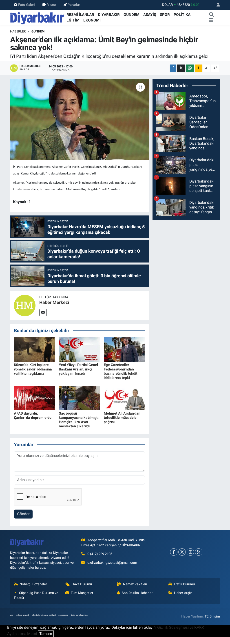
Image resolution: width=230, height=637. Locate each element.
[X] (182, 552)
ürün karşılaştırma (79, 615)
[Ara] (211, 15)
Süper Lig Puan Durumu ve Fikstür (36, 595)
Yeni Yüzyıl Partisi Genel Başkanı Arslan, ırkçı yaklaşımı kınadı (78, 369)
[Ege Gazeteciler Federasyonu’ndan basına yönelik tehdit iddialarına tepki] (124, 349)
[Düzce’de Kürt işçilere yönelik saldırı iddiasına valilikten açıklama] (34, 349)
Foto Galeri (26, 5)
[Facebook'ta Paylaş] (173, 68)
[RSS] (198, 552)
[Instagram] (190, 552)
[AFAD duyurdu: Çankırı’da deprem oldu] (34, 397)
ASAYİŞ (149, 14)
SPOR (165, 14)
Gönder (23, 514)
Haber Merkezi (54, 302)
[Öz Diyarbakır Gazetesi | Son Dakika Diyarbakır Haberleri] (37, 17)
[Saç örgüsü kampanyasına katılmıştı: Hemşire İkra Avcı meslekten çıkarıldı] (79, 397)
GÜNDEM (131, 14)
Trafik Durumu (184, 584)
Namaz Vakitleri (135, 584)
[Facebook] (173, 552)
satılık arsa (63, 615)
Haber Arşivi (183, 593)
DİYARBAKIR (109, 14)
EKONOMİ (92, 20)
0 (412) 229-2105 (99, 554)
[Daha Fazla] (198, 68)
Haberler (18, 31)
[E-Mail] (43, 312)
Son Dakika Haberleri (137, 593)
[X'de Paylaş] (181, 68)
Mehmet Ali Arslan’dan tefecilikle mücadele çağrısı (122, 417)
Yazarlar (74, 5)
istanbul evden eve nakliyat (44, 615)
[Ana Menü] (211, 20)
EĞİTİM (73, 20)
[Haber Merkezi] (24, 305)
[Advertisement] (186, 252)
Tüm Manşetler (82, 593)
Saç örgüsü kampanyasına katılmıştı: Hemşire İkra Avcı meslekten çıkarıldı (79, 419)
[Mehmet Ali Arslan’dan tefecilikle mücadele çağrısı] (124, 397)
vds (11, 615)
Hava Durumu (82, 584)
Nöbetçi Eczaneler (33, 584)
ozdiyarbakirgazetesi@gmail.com (112, 563)
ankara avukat (22, 615)
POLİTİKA (182, 14)
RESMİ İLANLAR (80, 14)
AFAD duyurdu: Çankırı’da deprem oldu (32, 415)
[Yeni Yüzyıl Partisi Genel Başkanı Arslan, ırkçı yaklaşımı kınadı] (79, 349)
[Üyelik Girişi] (216, 5)
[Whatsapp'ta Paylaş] (190, 68)
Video (51, 5)
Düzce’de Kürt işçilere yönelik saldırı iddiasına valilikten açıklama (33, 369)
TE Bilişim (212, 616)
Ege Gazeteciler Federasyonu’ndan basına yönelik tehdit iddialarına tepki (120, 371)
